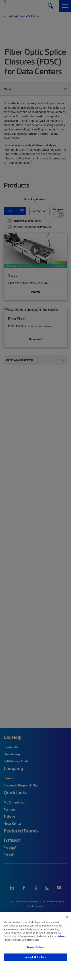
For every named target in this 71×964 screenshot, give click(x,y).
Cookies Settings (35, 947)
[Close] (67, 917)
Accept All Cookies (35, 957)
